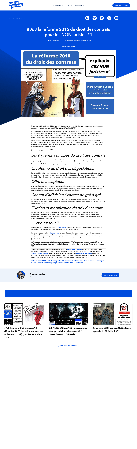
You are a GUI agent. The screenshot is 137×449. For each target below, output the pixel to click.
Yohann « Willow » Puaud (39, 253)
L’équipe (69, 5)
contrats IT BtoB (68, 46)
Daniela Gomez (55, 233)
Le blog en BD (79, 5)
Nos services (57, 5)
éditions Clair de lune (74, 249)
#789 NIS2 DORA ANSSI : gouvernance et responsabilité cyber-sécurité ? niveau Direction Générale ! (68, 331)
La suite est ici (61, 227)
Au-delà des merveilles (84, 253)
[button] (87, 18)
